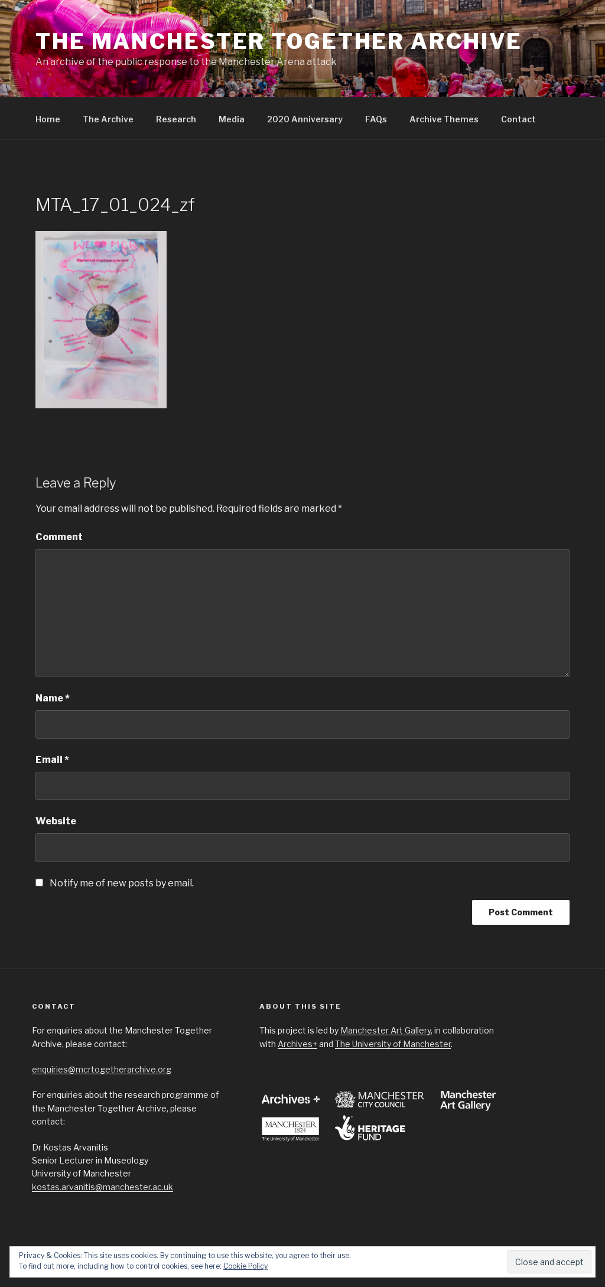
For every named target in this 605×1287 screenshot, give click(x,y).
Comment (59, 536)
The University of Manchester (393, 1044)
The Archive (108, 119)
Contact (518, 119)
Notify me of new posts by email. (122, 883)
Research (176, 119)
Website (55, 821)
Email (52, 759)
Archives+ (297, 1044)
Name (52, 698)
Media (232, 119)
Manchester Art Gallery (385, 1030)
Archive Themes (444, 119)
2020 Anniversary (305, 119)
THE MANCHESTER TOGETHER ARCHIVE (278, 41)
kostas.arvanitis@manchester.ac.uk (102, 1187)
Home (47, 119)
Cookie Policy (245, 1266)
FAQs (376, 119)
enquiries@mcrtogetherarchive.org (101, 1069)
